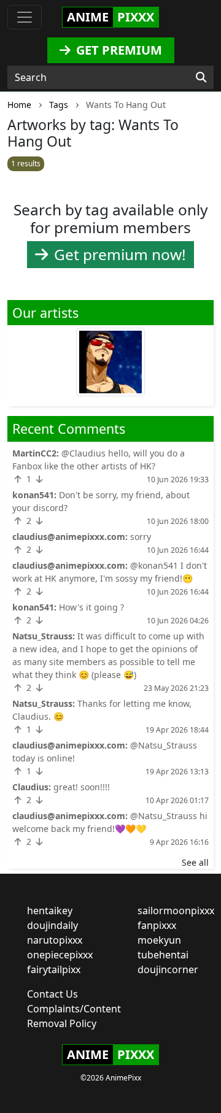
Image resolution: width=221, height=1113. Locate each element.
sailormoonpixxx (176, 910)
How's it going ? (91, 607)
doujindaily (52, 925)
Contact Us (52, 994)
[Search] (201, 77)
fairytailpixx (53, 969)
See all (195, 862)
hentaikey (49, 910)
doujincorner (168, 969)
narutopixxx (54, 940)
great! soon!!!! (81, 787)
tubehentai (163, 954)
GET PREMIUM (117, 50)
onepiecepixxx (60, 954)
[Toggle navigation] (24, 17)
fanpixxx (157, 925)
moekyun (159, 940)
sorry (140, 536)
